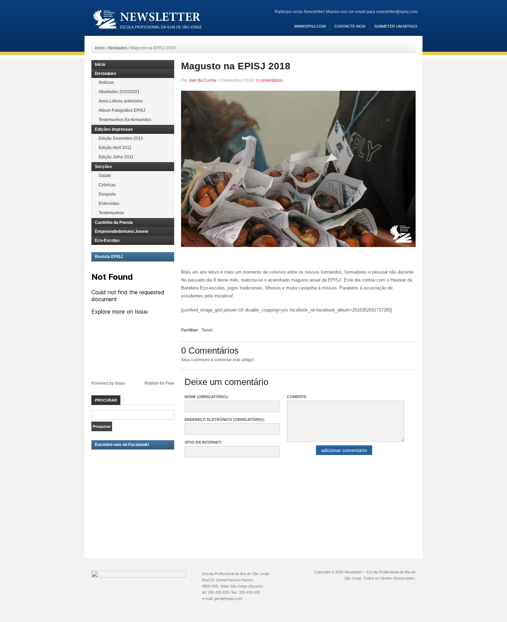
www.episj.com (310, 26)
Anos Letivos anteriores (121, 101)
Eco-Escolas (107, 240)
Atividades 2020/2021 (119, 91)
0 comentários (269, 80)
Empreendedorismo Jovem (121, 231)
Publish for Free (159, 383)
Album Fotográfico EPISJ (122, 110)
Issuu (120, 383)
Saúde (105, 175)
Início (100, 48)
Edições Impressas (114, 129)
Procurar (106, 400)
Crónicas (107, 184)
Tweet (206, 330)
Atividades (117, 48)
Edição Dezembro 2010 (121, 138)
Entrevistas (109, 203)
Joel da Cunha (202, 80)
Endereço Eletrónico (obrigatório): (225, 419)
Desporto (107, 194)
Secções (103, 166)
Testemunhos (111, 212)
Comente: (297, 397)
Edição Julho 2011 (116, 157)
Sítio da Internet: (203, 442)
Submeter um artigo (395, 26)
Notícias (106, 82)
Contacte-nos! (350, 26)
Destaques (105, 73)
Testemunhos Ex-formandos (125, 119)
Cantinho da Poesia (114, 222)
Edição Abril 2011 (115, 147)
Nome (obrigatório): (207, 397)
